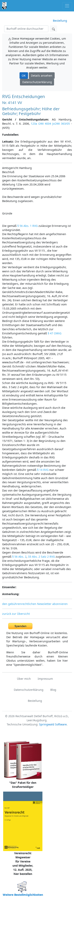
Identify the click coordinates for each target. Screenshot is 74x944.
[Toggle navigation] (67, 5)
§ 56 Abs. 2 (19, 556)
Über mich (24, 679)
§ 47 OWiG (54, 333)
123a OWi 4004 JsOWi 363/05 (50, 123)
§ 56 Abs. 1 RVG (27, 226)
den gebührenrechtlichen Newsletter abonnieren (35, 604)
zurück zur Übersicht (16, 614)
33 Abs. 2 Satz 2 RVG (41, 556)
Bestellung (60, 20)
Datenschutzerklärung (37, 82)
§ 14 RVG (43, 470)
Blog (53, 690)
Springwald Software (53, 724)
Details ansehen (41, 75)
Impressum (45, 679)
